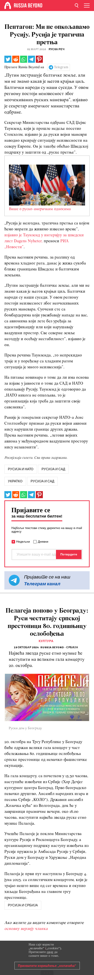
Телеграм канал (42, 583)
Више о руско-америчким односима (40, 209)
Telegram (61, 67)
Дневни (43, 541)
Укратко (15, 481)
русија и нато (20, 469)
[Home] (7, 5)
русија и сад (53, 469)
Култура (46, 641)
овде (50, 952)
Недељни (23, 541)
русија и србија (23, 905)
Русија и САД (42, 481)
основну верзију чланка (26, 929)
